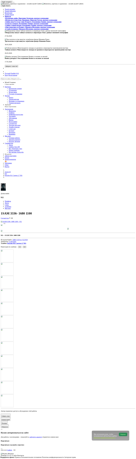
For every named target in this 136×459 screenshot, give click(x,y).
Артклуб (10, 105)
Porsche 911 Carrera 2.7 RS (16, 243)
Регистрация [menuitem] (13, 75)
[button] (10, 9)
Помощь (4, 455)
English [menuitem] (13, 73)
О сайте (14, 455)
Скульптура (5, 218)
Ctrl (20, 247)
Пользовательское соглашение (31, 457)
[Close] (20, 79)
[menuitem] (17, 73)
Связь (7, 205)
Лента (7, 203)
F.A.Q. (9, 455)
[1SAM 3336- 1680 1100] (11, 221)
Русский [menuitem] (7, 73)
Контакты (20, 455)
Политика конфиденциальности (53, 457)
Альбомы (8, 206)
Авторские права (70, 457)
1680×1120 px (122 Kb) (20, 240)
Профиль (8, 201)
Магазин (8, 208)
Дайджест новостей (11, 66)
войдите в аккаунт (36, 437)
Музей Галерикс (10, 83)
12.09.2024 (12, 241)
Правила (18, 457)
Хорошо (123, 434)
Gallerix (9, 450)
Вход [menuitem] (6, 75)
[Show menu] (13, 2)
